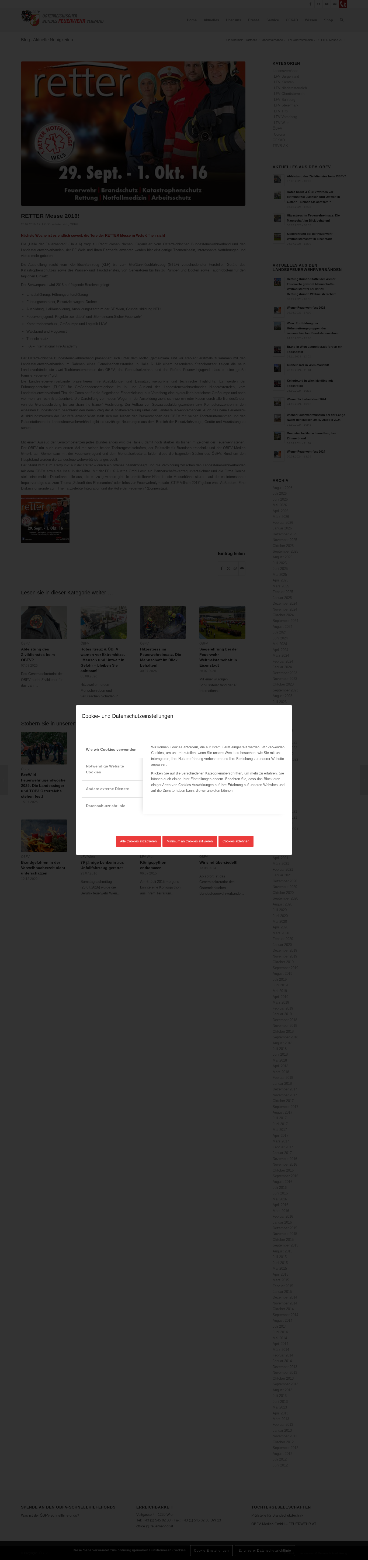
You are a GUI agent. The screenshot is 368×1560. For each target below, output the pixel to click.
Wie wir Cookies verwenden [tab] (111, 749)
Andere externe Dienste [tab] (107, 789)
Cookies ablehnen (236, 841)
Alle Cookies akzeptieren (138, 841)
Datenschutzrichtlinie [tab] (105, 806)
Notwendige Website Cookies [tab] (105, 769)
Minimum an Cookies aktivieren (190, 841)
